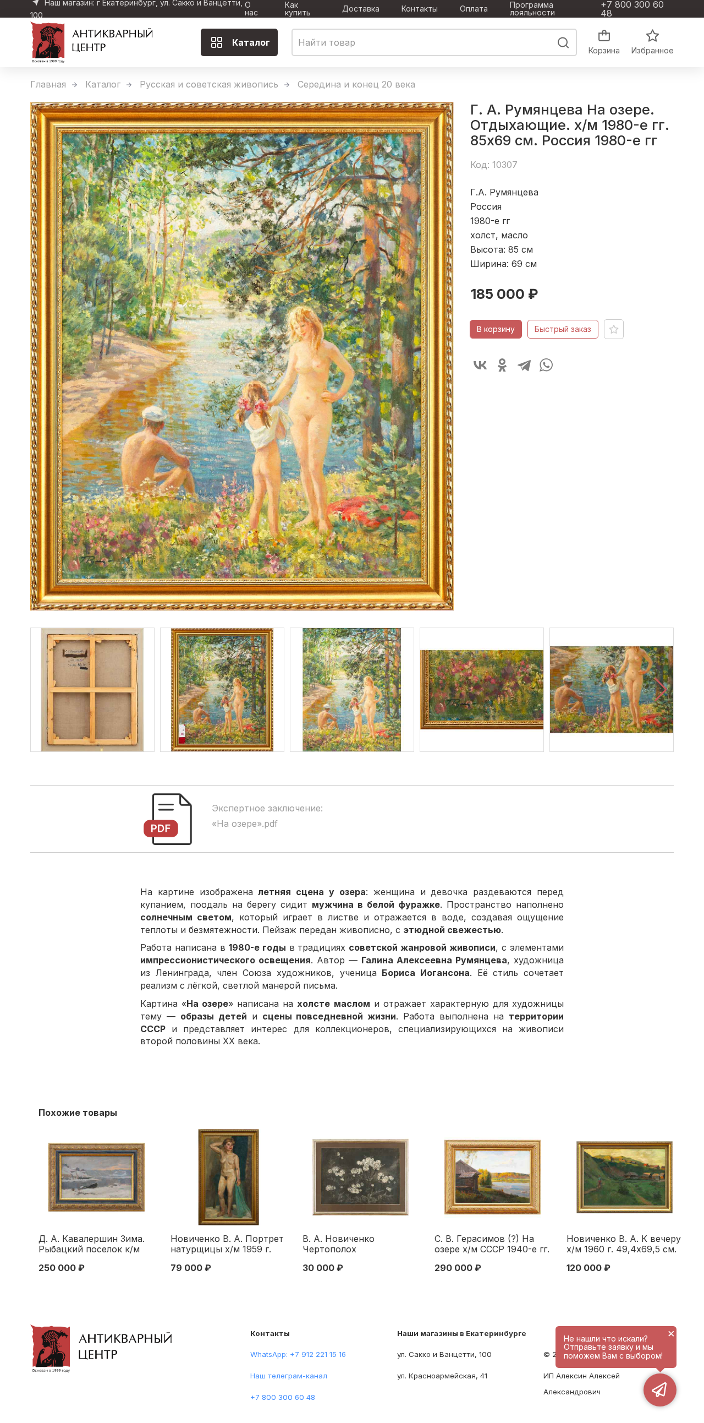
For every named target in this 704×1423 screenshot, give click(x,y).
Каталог (251, 42)
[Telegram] (524, 365)
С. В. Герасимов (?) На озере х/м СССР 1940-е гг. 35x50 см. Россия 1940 (492, 1245)
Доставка (361, 9)
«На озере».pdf (245, 823)
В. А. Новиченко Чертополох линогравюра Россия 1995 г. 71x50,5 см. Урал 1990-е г (354, 1245)
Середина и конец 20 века (356, 84)
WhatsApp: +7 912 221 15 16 (298, 1354)
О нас (251, 9)
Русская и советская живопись (209, 84)
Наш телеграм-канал (288, 1375)
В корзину (496, 329)
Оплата (474, 9)
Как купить (298, 9)
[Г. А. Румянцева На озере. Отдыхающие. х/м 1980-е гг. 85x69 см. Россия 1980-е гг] (242, 356)
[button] (660, 690)
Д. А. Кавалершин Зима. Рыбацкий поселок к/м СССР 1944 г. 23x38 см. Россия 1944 (91, 1245)
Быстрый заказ (563, 329)
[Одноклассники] (502, 365)
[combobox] (434, 42)
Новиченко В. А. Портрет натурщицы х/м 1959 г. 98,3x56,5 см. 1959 (227, 1245)
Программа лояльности (532, 9)
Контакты (420, 9)
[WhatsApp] (546, 365)
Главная (48, 84)
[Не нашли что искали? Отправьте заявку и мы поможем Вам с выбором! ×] (660, 1389)
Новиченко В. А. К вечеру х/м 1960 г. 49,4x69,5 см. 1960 (623, 1245)
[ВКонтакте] (480, 365)
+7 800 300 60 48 (632, 9)
